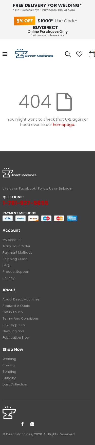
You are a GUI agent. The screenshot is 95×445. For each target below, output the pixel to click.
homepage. (64, 124)
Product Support (16, 271)
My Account (12, 239)
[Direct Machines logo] (34, 54)
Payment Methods (17, 252)
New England (13, 331)
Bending (9, 371)
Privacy (8, 278)
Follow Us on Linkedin (55, 188)
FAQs (7, 265)
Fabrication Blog (16, 337)
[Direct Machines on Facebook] (22, 424)
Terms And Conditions (21, 318)
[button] (79, 54)
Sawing (9, 365)
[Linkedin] (32, 424)
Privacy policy (14, 324)
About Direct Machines (21, 299)
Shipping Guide (15, 258)
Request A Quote (16, 305)
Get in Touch (13, 312)
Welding (9, 358)
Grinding (9, 378)
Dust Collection (15, 384)
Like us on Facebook (19, 188)
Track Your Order (16, 246)
